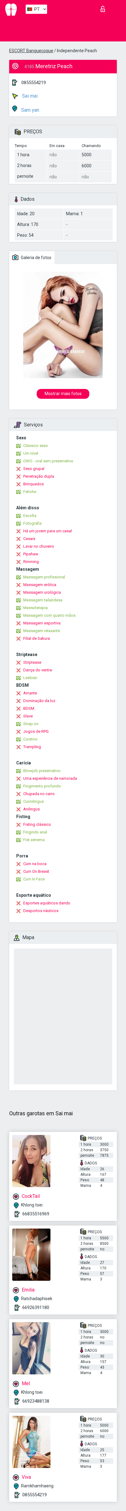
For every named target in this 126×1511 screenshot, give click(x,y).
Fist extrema (34, 839)
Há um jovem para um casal (47, 531)
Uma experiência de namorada (50, 778)
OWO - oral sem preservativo (48, 461)
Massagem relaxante (41, 630)
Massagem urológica (42, 592)
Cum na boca (34, 863)
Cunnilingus (33, 801)
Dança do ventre (37, 670)
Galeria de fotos (35, 257)
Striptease (32, 662)
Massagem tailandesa (42, 600)
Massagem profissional (44, 577)
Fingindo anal (35, 832)
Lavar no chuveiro (38, 546)
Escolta (29, 515)
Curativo (30, 739)
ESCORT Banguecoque (31, 50)
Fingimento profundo (42, 786)
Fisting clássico (37, 824)
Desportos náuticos (40, 910)
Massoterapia (35, 607)
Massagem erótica (39, 584)
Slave (28, 716)
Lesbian (30, 677)
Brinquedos (33, 484)
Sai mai (29, 96)
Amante (30, 693)
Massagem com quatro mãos (49, 615)
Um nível (30, 453)
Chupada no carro (39, 793)
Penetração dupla (38, 476)
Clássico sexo (35, 445)
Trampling (32, 746)
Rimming (31, 561)
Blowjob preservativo (42, 770)
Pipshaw (30, 554)
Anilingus (31, 809)
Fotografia (32, 523)
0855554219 (33, 82)
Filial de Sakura (36, 638)
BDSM (28, 708)
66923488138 (35, 1401)
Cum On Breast (36, 871)
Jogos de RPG (36, 731)
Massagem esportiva (42, 623)
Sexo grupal (33, 468)
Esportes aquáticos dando (46, 903)
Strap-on (31, 723)
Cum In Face (34, 879)
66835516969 (35, 1214)
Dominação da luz (39, 700)
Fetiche (29, 491)
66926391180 (35, 1307)
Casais (29, 538)
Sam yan (29, 110)
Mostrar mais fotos (63, 393)
